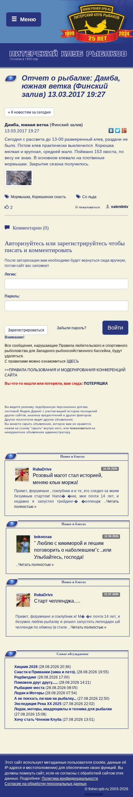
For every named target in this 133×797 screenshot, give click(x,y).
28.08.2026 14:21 (75, 682)
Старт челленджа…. (57, 601)
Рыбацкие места (29, 688)
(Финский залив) (44, 124)
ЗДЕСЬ (72, 361)
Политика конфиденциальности (70, 778)
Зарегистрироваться (26, 330)
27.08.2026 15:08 (30, 714)
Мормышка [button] (20, 197)
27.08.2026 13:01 (78, 719)
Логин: (10, 274)
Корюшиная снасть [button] (49, 197)
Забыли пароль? (71, 328)
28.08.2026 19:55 (93, 672)
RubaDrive (42, 469)
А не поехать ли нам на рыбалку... (45, 698)
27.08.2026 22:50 (93, 698)
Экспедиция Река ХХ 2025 (38, 704)
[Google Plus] (124, 129)
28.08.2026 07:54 (61, 693)
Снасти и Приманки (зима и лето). (45, 672)
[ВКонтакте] (111, 129)
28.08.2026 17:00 (53, 677)
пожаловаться (89, 207)
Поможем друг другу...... (36, 682)
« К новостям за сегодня (29, 112)
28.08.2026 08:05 (61, 688)
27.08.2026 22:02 (78, 704)
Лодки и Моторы (29, 693)
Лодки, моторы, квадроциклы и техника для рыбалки (63, 709)
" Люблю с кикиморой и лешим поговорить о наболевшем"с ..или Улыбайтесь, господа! (72, 550)
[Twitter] (117, 129)
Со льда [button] (89, 197)
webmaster (94, 794)
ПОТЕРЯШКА (96, 383)
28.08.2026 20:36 (55, 667)
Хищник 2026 (26, 667)
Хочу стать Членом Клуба (38, 719)
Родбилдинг (25, 677)
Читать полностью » (36, 564)
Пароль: (12, 296)
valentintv (119, 207)
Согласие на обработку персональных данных (46, 784)
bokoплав (43, 537)
